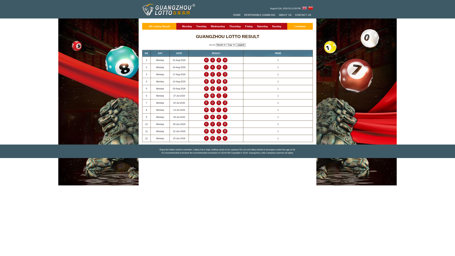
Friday (249, 26)
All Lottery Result (159, 26)
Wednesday (218, 26)
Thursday (235, 26)
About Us (285, 15)
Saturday (262, 26)
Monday (187, 26)
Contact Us (303, 15)
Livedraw (300, 26)
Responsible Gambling (259, 15)
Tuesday (201, 26)
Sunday (276, 26)
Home (237, 15)
